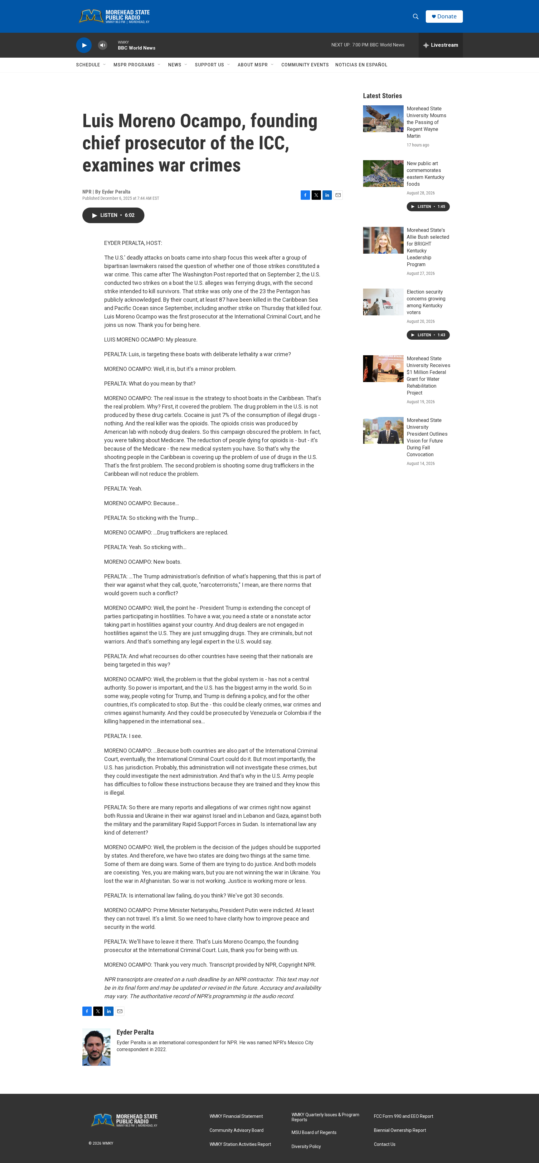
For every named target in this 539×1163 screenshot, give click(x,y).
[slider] (113, 45)
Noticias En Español (361, 64)
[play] (84, 45)
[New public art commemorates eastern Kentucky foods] (383, 173)
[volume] (102, 45)
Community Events (305, 64)
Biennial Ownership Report (400, 1130)
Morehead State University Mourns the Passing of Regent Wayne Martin (426, 122)
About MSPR (253, 64)
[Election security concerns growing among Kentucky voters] (383, 302)
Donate (447, 16)
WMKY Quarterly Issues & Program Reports (325, 1117)
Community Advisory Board (237, 1130)
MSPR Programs (134, 64)
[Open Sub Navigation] (104, 64)
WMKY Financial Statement (236, 1116)
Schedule (88, 64)
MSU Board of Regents (314, 1132)
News (175, 64)
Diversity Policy (306, 1146)
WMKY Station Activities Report (240, 1144)
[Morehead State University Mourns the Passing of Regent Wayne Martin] (383, 118)
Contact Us (385, 1144)
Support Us (209, 64)
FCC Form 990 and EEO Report (403, 1116)
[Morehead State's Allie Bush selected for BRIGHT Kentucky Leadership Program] (383, 240)
